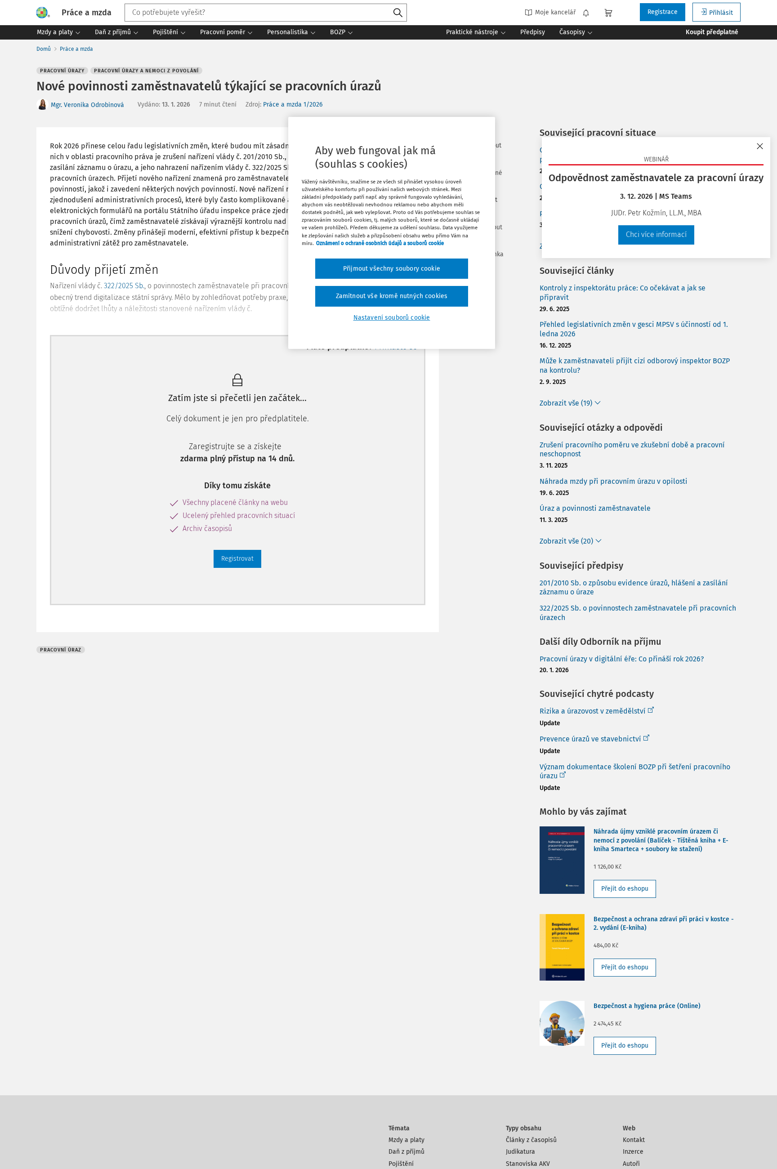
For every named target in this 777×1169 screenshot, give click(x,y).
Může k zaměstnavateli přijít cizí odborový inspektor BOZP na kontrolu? (635, 366)
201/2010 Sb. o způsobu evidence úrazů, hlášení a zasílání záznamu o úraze (634, 588)
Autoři (631, 1164)
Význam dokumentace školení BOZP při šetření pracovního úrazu (635, 772)
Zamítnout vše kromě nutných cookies (392, 296)
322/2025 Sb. (124, 285)
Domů (43, 49)
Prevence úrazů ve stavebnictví (590, 739)
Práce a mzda (76, 49)
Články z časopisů (531, 1140)
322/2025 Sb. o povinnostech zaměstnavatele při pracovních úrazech (638, 613)
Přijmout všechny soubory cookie (391, 268)
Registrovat (237, 558)
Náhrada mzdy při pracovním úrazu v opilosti (614, 481)
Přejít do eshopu (624, 888)
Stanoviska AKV (528, 1164)
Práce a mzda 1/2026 (292, 104)
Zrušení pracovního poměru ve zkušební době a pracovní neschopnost (632, 450)
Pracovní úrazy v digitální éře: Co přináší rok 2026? (622, 659)
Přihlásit (721, 13)
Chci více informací (656, 234)
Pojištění (401, 1164)
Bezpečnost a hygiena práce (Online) (647, 1006)
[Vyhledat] (397, 13)
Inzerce (633, 1152)
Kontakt (634, 1140)
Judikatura (520, 1152)
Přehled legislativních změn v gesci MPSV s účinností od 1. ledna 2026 (634, 329)
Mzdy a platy (406, 1140)
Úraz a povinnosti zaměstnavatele (595, 508)
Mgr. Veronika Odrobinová (87, 105)
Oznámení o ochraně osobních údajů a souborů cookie (380, 243)
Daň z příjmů (406, 1152)
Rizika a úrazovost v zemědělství (593, 711)
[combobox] (266, 13)
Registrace (663, 12)
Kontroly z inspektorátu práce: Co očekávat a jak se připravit (623, 293)
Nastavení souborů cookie (391, 317)
